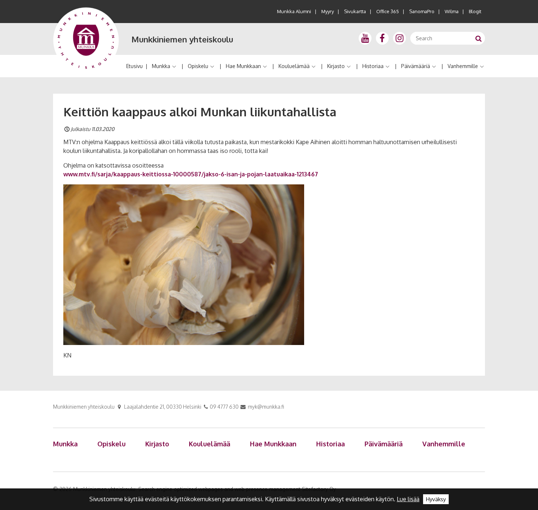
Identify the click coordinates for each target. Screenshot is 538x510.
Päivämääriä (415, 66)
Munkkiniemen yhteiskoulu (182, 39)
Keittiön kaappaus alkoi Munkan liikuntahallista (199, 111)
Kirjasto (336, 66)
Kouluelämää (294, 66)
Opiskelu (198, 66)
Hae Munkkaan (243, 66)
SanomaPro (421, 11)
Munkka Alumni (294, 11)
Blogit (475, 11)
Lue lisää (408, 499)
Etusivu (134, 66)
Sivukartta (355, 11)
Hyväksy (436, 499)
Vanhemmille (463, 66)
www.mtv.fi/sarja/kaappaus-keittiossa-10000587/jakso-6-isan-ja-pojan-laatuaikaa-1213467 (190, 174)
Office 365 (387, 11)
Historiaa (373, 66)
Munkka (161, 66)
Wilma (452, 11)
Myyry (327, 11)
